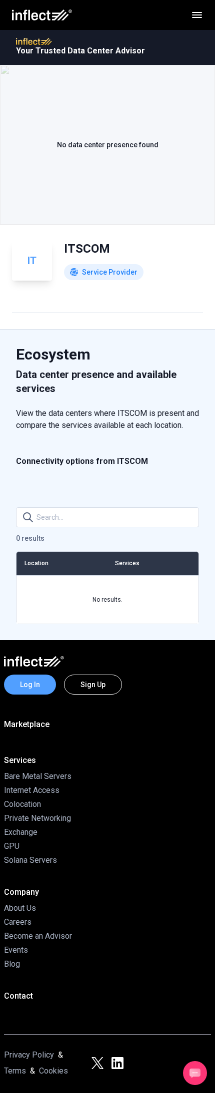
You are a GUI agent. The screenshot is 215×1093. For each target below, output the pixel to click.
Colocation (22, 804)
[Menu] (197, 15)
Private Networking (37, 818)
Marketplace (27, 724)
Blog (12, 964)
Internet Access (32, 790)
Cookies (53, 1071)
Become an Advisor (38, 936)
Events (16, 950)
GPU (12, 846)
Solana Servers (30, 860)
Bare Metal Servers (38, 776)
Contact (18, 996)
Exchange (21, 832)
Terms (15, 1071)
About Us (20, 908)
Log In (30, 685)
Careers (18, 922)
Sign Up (93, 685)
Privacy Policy (29, 1055)
